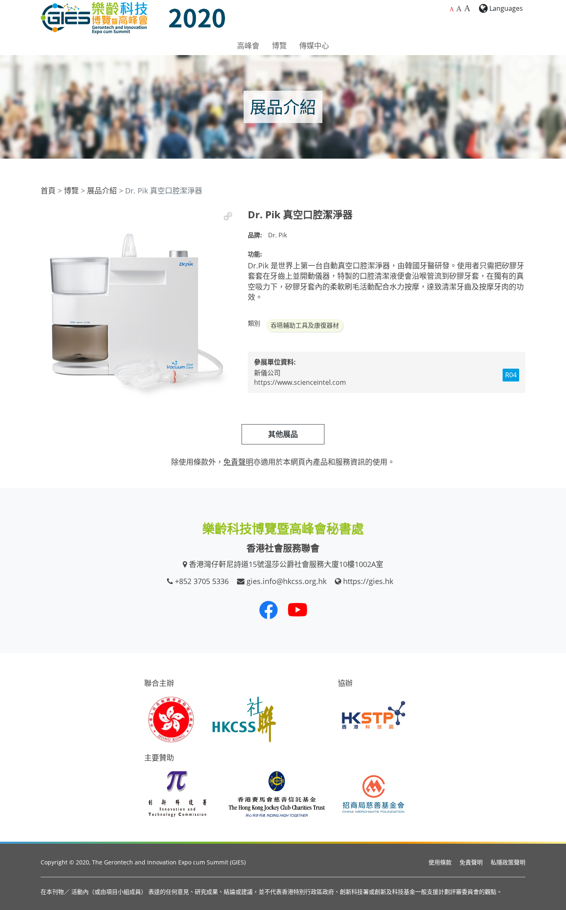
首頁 (48, 191)
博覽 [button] (279, 46)
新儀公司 (267, 372)
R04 (511, 374)
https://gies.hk (368, 581)
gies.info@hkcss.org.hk (287, 581)
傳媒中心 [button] (314, 46)
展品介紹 (102, 191)
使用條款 (440, 862)
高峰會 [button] (248, 46)
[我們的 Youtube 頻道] (297, 609)
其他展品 (283, 434)
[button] (228, 216)
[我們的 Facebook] (268, 609)
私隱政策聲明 (508, 862)
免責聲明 (471, 862)
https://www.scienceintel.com (300, 382)
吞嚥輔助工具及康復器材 (305, 325)
